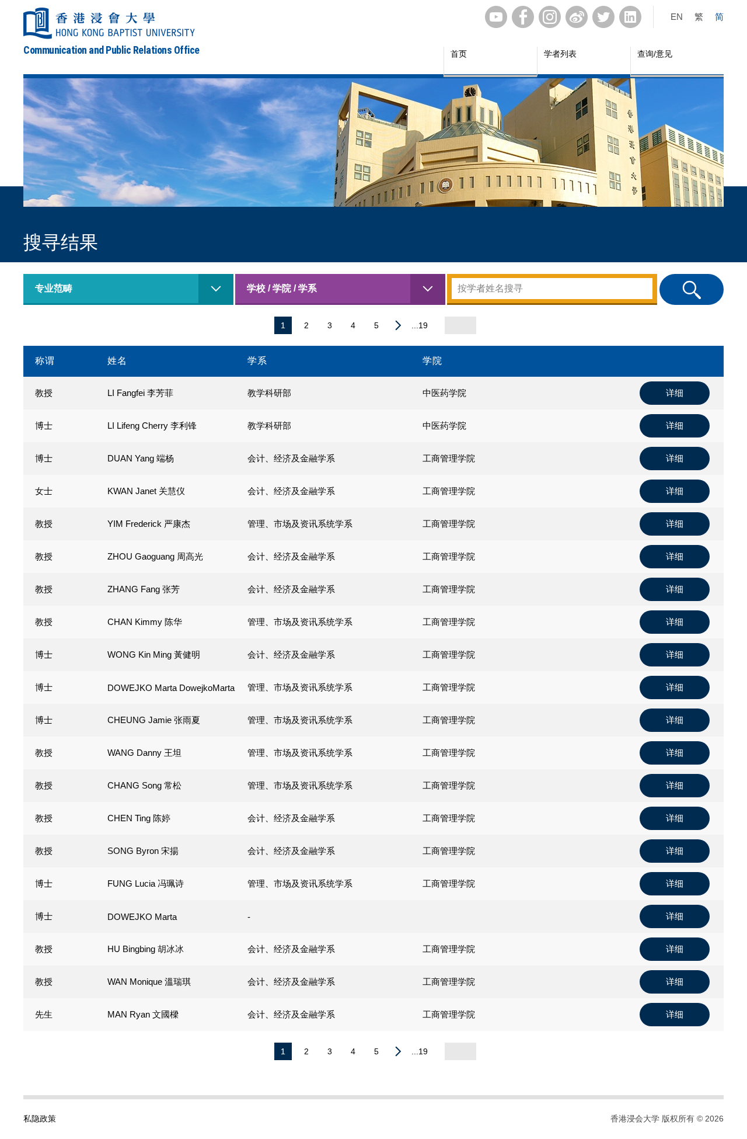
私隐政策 (39, 1118)
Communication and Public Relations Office (111, 50)
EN (677, 17)
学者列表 (560, 53)
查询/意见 (654, 53)
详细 (674, 393)
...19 (419, 325)
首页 (459, 53)
